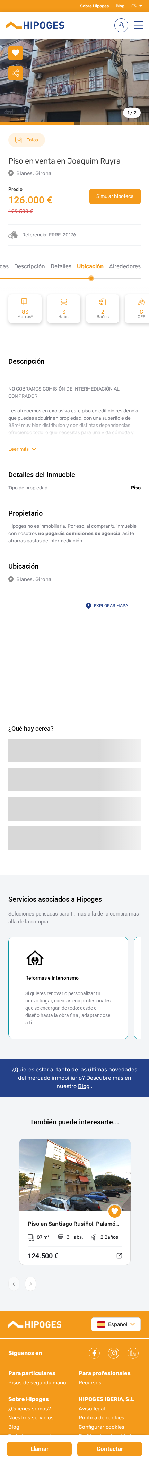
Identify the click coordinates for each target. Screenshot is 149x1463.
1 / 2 (132, 113)
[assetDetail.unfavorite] (15, 53)
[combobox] (112, 1325)
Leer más (18, 449)
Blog (120, 5)
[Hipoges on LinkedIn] (133, 1353)
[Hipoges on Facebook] (94, 1353)
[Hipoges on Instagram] (113, 1353)
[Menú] (138, 25)
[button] (139, 6)
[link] (115, 196)
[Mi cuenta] (121, 25)
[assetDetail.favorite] (114, 1211)
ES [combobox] (134, 6)
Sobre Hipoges (94, 5)
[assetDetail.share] (15, 73)
